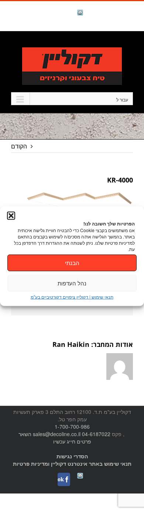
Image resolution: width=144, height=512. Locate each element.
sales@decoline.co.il (56, 434)
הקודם (19, 146)
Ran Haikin (70, 344)
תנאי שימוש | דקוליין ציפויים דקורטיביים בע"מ (72, 296)
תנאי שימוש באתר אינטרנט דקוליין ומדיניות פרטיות (72, 463)
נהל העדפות (72, 283)
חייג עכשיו (64, 441)
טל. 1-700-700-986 (109, 43)
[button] (11, 215)
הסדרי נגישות (72, 456)
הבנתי (72, 263)
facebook (61, 13)
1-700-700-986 (72, 426)
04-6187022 (96, 434)
